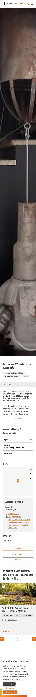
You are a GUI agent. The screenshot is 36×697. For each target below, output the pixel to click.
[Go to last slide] (2, 639)
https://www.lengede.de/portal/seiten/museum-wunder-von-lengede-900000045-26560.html (19, 524)
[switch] (3, 586)
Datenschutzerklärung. (15, 679)
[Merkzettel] (21, 4)
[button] (32, 4)
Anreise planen (17, 554)
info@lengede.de (14, 517)
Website (18, 549)
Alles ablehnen (10, 688)
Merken (18, 559)
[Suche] (24, 4)
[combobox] (18, 554)
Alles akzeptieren (10, 692)
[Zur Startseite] (10, 4)
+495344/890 (13, 514)
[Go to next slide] (34, 639)
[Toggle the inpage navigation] (5, 384)
